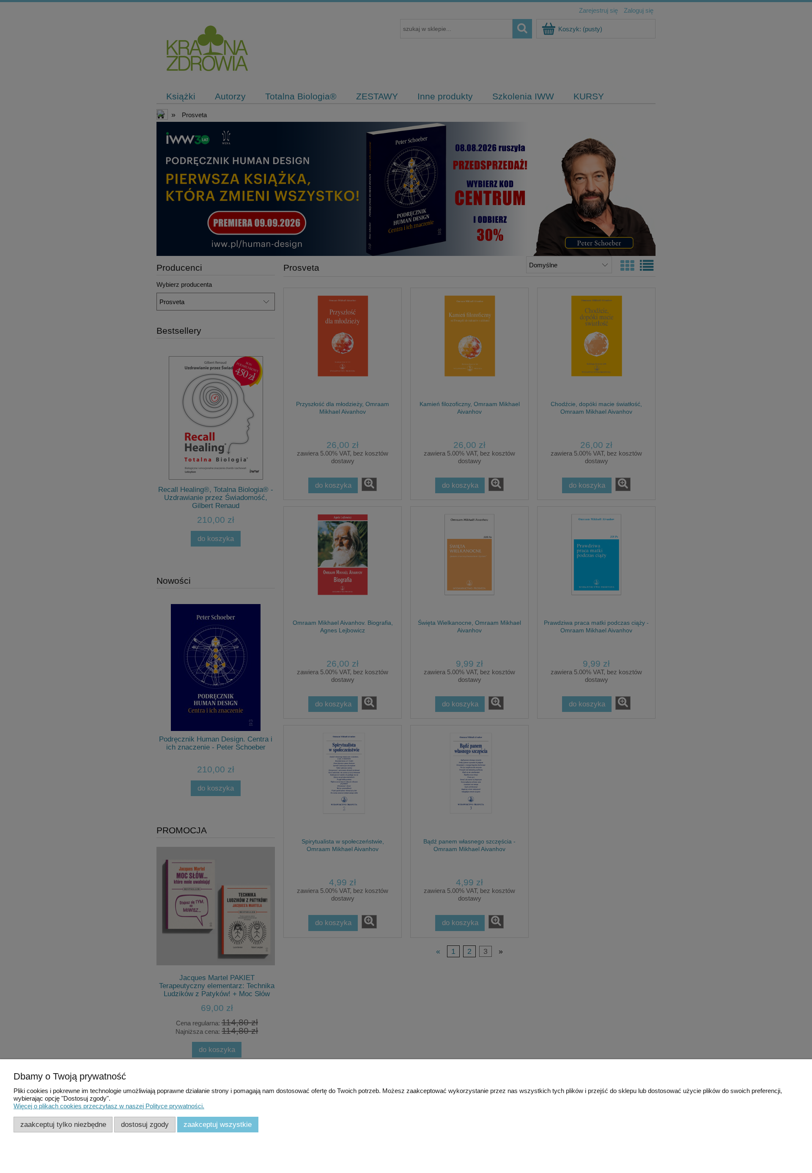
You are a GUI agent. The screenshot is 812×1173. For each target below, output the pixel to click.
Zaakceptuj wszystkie (218, 1124)
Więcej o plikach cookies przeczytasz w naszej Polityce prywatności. (109, 1106)
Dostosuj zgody (145, 1124)
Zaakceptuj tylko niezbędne (63, 1124)
